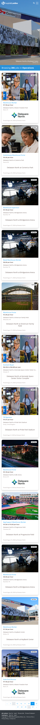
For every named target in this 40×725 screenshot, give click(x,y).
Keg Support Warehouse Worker (14, 522)
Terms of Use (30, 717)
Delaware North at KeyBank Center (27, 61)
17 (25, 703)
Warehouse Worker (10, 103)
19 (32, 703)
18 (28, 703)
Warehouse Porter (9, 312)
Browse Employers (30, 713)
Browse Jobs (21, 713)
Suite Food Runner (9, 679)
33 (32, 707)
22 (22, 707)
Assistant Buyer (8, 365)
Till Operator (7, 417)
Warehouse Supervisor (11, 208)
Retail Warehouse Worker (12, 260)
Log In (15, 713)
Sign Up (11, 713)
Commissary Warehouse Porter (14, 155)
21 (18, 707)
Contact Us (13, 718)
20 (36, 703)
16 (21, 703)
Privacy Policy (5, 718)
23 (25, 707)
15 (17, 703)
